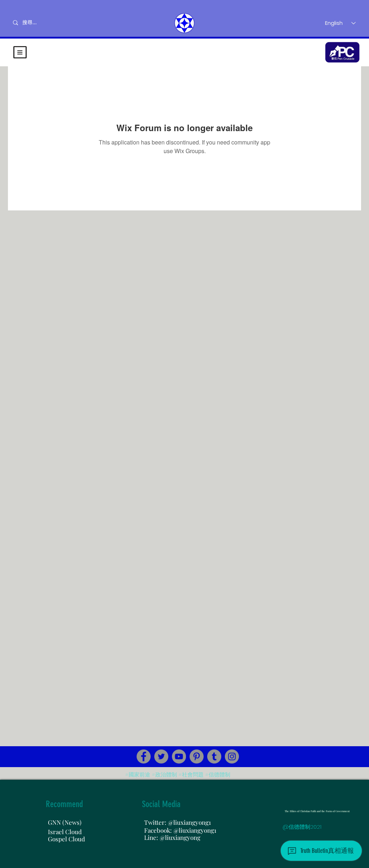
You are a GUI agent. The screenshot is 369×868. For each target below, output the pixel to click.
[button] (20, 52)
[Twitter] (161, 756)
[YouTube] (179, 756)
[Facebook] (144, 756)
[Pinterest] (197, 756)
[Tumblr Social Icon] (214, 756)
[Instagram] (232, 756)
